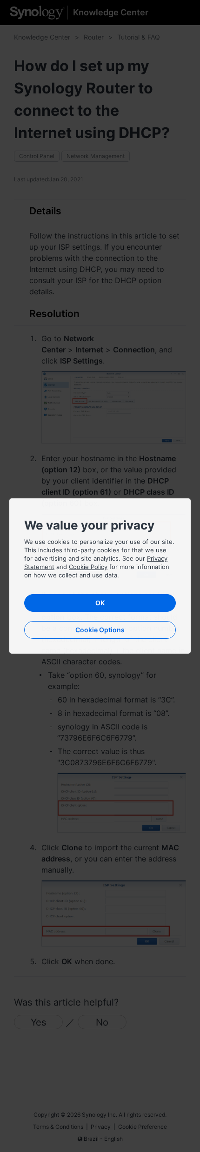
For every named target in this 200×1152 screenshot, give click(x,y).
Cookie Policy (88, 566)
